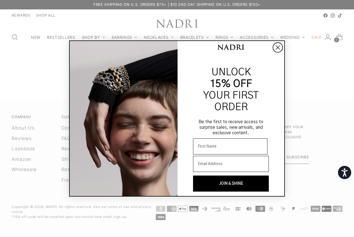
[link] (231, 48)
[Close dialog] (278, 47)
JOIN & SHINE (231, 184)
